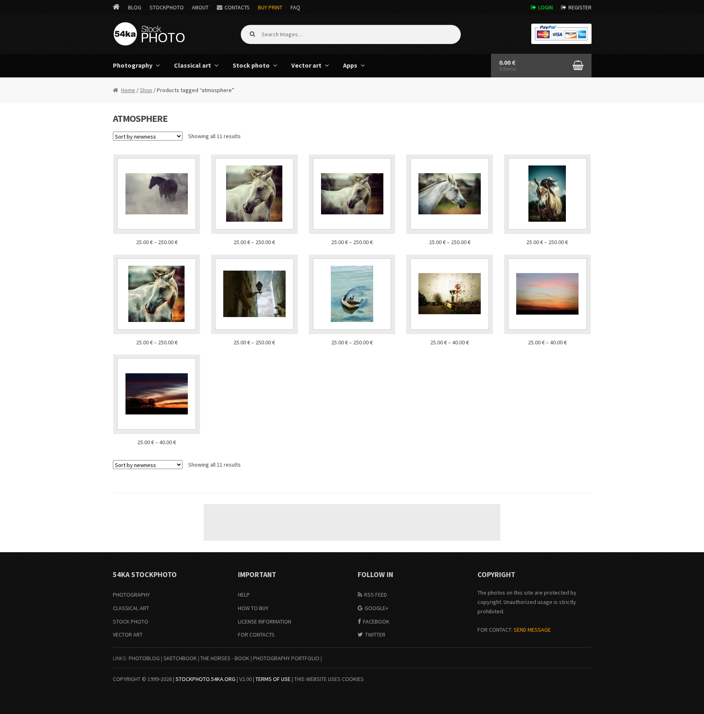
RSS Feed (375, 594)
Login (545, 7)
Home (128, 90)
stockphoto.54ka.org (205, 679)
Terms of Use (272, 679)
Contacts (237, 7)
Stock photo (251, 65)
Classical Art (131, 608)
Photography (132, 65)
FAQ (295, 7)
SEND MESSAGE (532, 629)
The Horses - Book (224, 658)
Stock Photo (130, 621)
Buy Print (270, 7)
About (200, 7)
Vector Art (128, 634)
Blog (134, 7)
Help (244, 594)
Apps (350, 65)
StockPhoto (167, 7)
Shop (146, 90)
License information (264, 621)
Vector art (306, 65)
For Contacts (256, 634)
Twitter (375, 634)
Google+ (376, 608)
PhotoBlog (144, 658)
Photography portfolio (286, 658)
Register (580, 7)
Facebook (376, 621)
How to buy (253, 608)
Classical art (192, 65)
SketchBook (180, 658)
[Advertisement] (352, 522)
